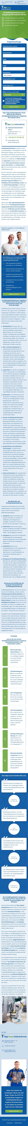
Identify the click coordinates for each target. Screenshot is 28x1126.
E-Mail (4, 65)
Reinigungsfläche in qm (9, 79)
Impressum (10, 1123)
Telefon (5, 59)
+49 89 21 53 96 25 (16, 137)
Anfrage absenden (14, 106)
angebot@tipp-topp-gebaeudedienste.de (10, 1050)
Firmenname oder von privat (10, 46)
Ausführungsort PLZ (8, 85)
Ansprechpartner (7, 52)
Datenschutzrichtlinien (10, 103)
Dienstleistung (6, 72)
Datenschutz (18, 1123)
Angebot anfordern (14, 294)
